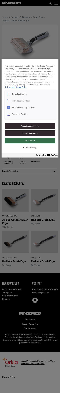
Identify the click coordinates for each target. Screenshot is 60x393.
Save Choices (30, 140)
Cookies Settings (30, 148)
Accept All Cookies (30, 133)
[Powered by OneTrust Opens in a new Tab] (46, 156)
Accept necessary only (30, 126)
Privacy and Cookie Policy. (16, 87)
